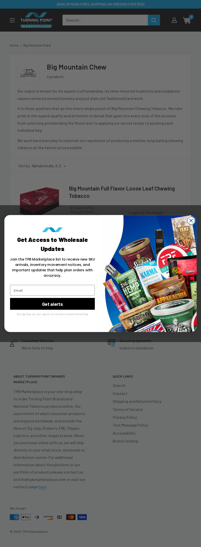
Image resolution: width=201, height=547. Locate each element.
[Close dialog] (191, 220)
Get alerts (52, 304)
